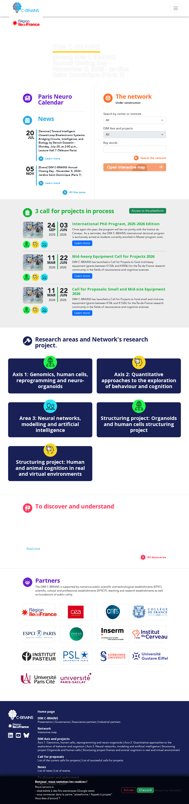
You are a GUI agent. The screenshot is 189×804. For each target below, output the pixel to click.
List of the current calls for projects (59, 760)
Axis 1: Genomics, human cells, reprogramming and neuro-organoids (80, 742)
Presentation (45, 722)
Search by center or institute (122, 114)
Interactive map (47, 732)
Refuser (129, 790)
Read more (33, 548)
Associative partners (84, 722)
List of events (62, 770)
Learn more (82, 243)
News (42, 767)
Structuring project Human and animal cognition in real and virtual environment (131, 750)
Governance (62, 722)
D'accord (145, 790)
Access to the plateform (148, 210)
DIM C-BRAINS (48, 718)
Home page (46, 712)
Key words (110, 143)
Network (44, 728)
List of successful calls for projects (102, 760)
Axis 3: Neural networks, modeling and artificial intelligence (123, 746)
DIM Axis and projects (118, 129)
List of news (45, 770)
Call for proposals (51, 757)
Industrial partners (109, 722)
